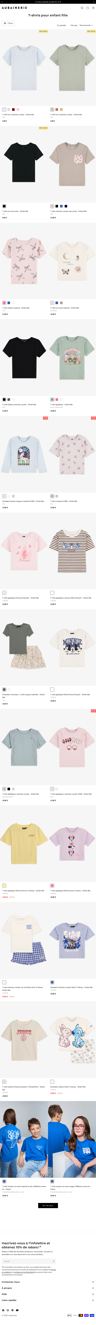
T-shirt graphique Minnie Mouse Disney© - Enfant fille (70, 694)
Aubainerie (12, 1315)
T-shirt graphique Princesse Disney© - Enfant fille (20, 598)
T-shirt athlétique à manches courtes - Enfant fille (20, 794)
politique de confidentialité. (24, 1272)
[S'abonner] (53, 1261)
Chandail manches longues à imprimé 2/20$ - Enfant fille (23, 501)
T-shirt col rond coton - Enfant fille (15, 211)
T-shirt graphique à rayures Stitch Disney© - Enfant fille (70, 598)
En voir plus (48, 1205)
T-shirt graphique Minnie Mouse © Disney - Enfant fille (70, 891)
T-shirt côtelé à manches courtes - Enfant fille (19, 404)
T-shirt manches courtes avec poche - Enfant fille (68, 211)
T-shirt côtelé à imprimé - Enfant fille (15, 308)
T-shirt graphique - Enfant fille (61, 404)
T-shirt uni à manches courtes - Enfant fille (18, 114)
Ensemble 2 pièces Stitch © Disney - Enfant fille (67, 1087)
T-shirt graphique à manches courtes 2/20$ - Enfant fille (71, 794)
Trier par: (74, 25)
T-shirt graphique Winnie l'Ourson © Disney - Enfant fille (23, 891)
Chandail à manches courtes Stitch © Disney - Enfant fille (71, 987)
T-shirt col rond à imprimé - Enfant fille (64, 308)
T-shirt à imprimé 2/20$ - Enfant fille (63, 501)
